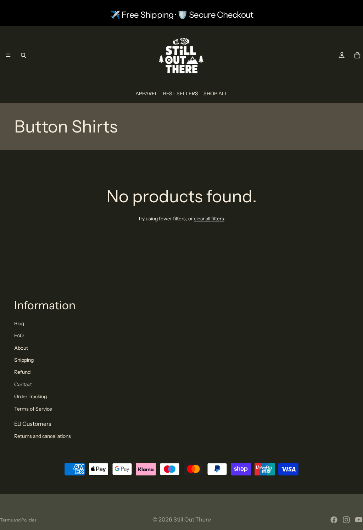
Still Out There (192, 519)
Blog (19, 323)
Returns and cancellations (42, 436)
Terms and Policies (18, 520)
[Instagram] (346, 519)
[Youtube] (358, 519)
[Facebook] (334, 519)
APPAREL (146, 93)
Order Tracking (30, 396)
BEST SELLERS (180, 93)
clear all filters (209, 218)
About (21, 348)
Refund (22, 372)
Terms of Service (33, 409)
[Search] (23, 55)
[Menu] (8, 55)
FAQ (19, 335)
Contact (23, 384)
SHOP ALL (215, 93)
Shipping (24, 360)
